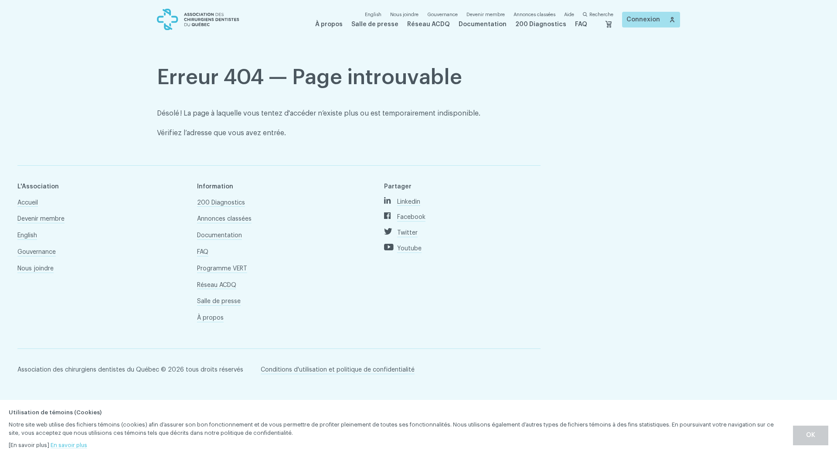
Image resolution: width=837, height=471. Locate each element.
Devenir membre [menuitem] (485, 14)
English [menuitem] (27, 235)
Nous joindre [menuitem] (404, 14)
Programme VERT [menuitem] (222, 269)
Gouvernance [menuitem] (442, 14)
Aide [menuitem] (569, 14)
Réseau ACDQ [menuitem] (428, 24)
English (373, 14)
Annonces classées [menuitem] (534, 14)
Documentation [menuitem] (483, 24)
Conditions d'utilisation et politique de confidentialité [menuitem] (338, 370)
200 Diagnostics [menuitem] (540, 24)
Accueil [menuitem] (27, 203)
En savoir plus (69, 445)
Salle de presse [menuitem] (374, 24)
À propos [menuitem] (329, 24)
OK (810, 435)
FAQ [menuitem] (581, 24)
